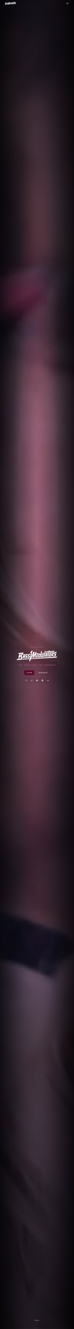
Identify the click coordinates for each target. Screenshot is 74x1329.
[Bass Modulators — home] (10, 3)
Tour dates (42, 673)
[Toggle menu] (67, 3)
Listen (29, 673)
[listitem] (26, 680)
